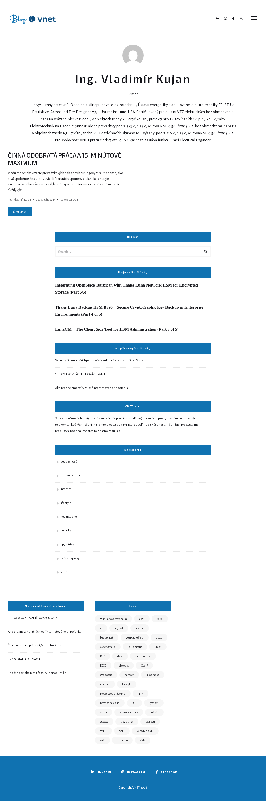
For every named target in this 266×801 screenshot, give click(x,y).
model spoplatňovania (112, 693)
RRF (134, 702)
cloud (159, 637)
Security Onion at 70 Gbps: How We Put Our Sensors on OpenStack (99, 360)
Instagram (225, 18)
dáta (120, 656)
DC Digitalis (135, 646)
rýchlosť (153, 702)
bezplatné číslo (134, 637)
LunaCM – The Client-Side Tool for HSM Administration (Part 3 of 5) (116, 329)
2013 (141, 618)
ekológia (124, 665)
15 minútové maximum (113, 618)
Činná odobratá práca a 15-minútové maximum (39, 645)
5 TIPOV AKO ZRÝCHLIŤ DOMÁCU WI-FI (80, 374)
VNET (103, 730)
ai (101, 628)
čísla (142, 740)
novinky (65, 530)
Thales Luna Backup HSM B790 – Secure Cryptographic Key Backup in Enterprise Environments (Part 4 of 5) (129, 310)
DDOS (157, 646)
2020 (160, 618)
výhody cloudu (145, 730)
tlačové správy (70, 558)
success (104, 721)
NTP (140, 693)
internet (65, 489)
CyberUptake (107, 646)
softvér (154, 712)
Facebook (233, 18)
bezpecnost (106, 637)
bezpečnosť (68, 461)
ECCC (103, 665)
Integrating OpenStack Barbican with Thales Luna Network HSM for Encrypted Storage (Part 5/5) (126, 288)
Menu (254, 18)
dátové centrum (70, 199)
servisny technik (128, 712)
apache (140, 628)
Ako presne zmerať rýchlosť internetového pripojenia (91, 388)
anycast (119, 628)
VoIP (121, 730)
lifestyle (65, 503)
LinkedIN (218, 18)
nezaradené (68, 516)
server (103, 712)
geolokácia (106, 674)
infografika (152, 674)
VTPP (63, 572)
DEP (102, 656)
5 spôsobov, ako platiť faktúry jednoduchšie (37, 673)
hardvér (129, 674)
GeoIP (144, 665)
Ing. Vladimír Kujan (19, 199)
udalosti (150, 721)
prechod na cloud (109, 702)
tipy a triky (67, 544)
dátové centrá (143, 656)
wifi (102, 740)
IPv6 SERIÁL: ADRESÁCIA (24, 659)
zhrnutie (122, 740)
